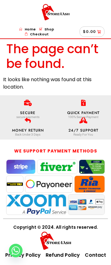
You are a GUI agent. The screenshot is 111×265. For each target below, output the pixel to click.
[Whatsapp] (16, 250)
